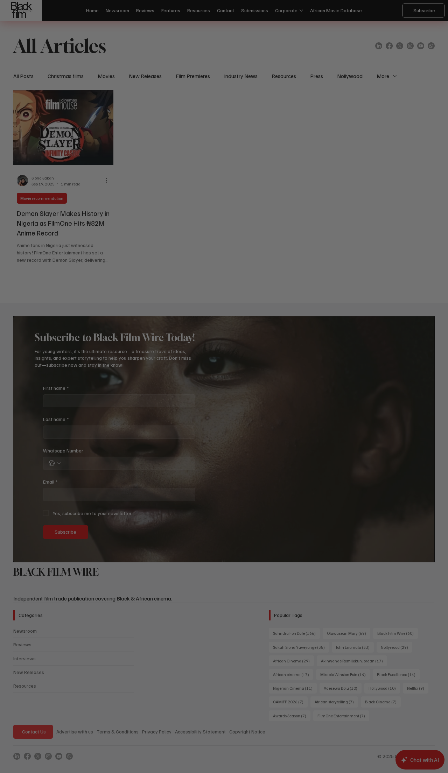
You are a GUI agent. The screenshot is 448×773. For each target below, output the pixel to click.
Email (122, 425)
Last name (127, 363)
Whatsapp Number (135, 394)
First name (127, 331)
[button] (335, 282)
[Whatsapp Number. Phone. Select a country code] (126, 406)
